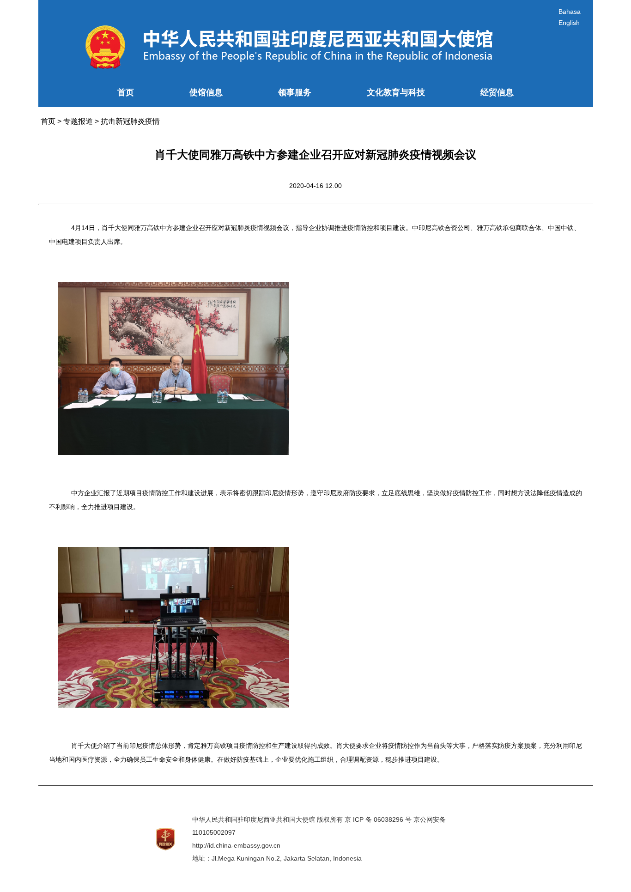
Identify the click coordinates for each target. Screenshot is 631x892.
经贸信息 (497, 92)
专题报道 (78, 121)
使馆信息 (206, 92)
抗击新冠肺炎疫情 (130, 121)
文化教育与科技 (396, 92)
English (569, 22)
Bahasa (569, 11)
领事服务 (294, 92)
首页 (125, 92)
